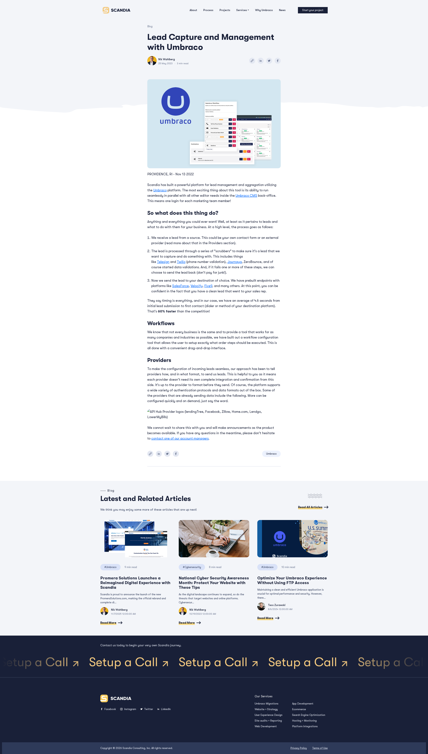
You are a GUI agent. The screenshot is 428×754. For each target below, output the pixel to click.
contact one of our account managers (180, 438)
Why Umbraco (264, 10)
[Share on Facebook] (278, 61)
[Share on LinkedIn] (261, 61)
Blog (149, 26)
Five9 (208, 286)
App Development (302, 703)
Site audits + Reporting (268, 720)
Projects (225, 10)
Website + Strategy (266, 709)
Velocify (196, 286)
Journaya (234, 262)
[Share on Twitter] (269, 61)
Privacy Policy (298, 748)
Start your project (312, 10)
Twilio (181, 262)
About (193, 10)
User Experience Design (268, 715)
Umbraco (160, 190)
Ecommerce (299, 709)
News (282, 10)
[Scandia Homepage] (115, 10)
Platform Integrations (305, 726)
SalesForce (180, 286)
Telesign (163, 262)
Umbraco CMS (246, 196)
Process (208, 10)
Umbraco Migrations (266, 703)
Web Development (266, 726)
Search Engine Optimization (308, 715)
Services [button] (241, 10)
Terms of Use (320, 748)
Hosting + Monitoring (304, 720)
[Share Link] (252, 61)
